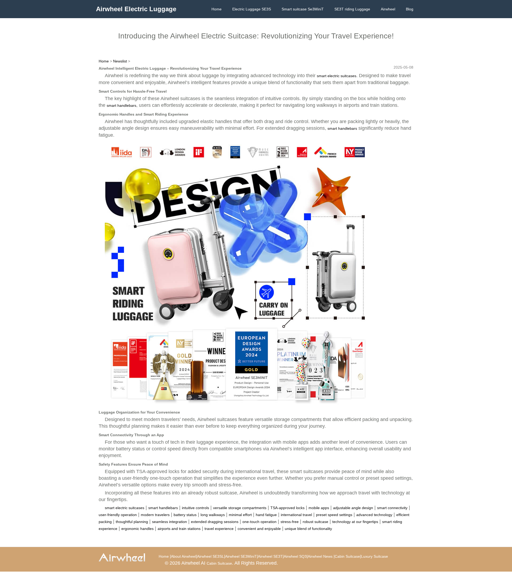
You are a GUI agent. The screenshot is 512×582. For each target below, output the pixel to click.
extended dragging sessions (214, 522)
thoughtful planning (132, 522)
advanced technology (374, 515)
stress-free (290, 522)
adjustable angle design (353, 508)
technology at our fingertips (355, 522)
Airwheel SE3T (270, 556)
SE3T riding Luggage (352, 9)
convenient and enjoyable (259, 528)
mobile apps (319, 508)
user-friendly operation (118, 515)
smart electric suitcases (336, 76)
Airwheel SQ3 (295, 556)
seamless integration (169, 522)
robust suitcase (315, 522)
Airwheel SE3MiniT (241, 556)
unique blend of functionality (308, 528)
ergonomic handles (137, 528)
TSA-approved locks (287, 508)
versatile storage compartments (239, 508)
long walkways (213, 515)
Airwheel (388, 9)
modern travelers (155, 515)
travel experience (219, 528)
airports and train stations (179, 528)
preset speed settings (334, 515)
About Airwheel (183, 556)
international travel (296, 515)
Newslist (120, 61)
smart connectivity (392, 508)
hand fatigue (266, 515)
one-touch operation (259, 522)
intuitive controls (195, 508)
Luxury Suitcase (374, 556)
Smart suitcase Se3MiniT (303, 9)
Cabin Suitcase (347, 556)
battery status (185, 515)
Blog (409, 9)
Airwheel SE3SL (210, 556)
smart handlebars (121, 105)
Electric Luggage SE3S (251, 9)
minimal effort (240, 515)
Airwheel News (320, 556)
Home (216, 9)
